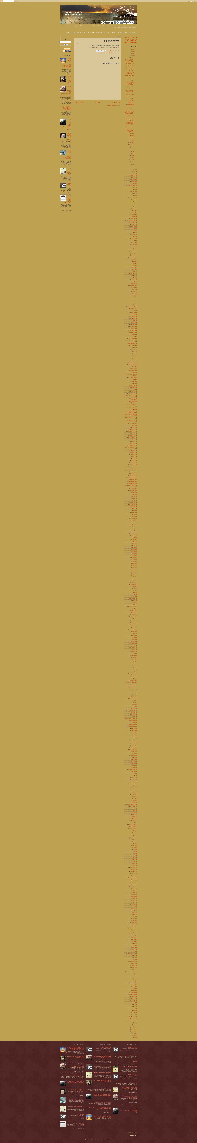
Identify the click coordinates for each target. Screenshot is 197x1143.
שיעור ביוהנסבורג (133, 961)
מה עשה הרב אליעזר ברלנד (131, 687)
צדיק (136, 890)
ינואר (133, 161)
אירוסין (135, 205)
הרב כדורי (134, 458)
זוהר (136, 528)
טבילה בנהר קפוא (133, 598)
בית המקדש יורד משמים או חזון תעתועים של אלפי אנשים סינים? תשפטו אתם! (75, 1098)
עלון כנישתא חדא (133, 824)
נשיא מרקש (134, 779)
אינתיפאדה (134, 199)
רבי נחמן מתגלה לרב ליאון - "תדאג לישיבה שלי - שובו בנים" (69, 137)
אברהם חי (134, 177)
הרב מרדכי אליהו (133, 475)
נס (136, 775)
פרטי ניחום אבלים (130, 86)
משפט (99, 52)
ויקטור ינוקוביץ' (134, 526)
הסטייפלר (135, 372)
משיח (135, 757)
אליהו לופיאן (134, 216)
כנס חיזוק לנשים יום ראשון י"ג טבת (130, 73)
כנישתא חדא (134, 651)
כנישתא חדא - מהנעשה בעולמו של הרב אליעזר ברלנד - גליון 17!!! (75, 1122)
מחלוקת (135, 704)
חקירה (135, 586)
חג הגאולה (134, 543)
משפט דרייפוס (134, 767)
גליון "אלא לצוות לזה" (132, 306)
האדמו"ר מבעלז (133, 326)
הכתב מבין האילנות (132, 364)
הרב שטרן (134, 496)
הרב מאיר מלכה (133, 464)
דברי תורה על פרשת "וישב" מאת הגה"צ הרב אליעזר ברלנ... (129, 112)
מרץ (133, 157)
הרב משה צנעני (133, 479)
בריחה (135, 275)
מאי (133, 153)
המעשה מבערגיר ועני (132, 370)
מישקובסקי (134, 708)
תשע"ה (135, 1035)
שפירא (135, 1004)
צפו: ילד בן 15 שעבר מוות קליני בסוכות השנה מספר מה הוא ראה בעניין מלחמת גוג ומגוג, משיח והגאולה (128, 1096)
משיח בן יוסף (134, 759)
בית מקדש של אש (133, 257)
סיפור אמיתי (134, 789)
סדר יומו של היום (133, 783)
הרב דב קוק (134, 439)
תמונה (135, 1022)
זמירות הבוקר (134, 535)
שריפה (135, 1006)
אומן (136, 189)
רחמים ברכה (134, 939)
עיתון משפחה (134, 820)
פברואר (132, 159)
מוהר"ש (135, 691)
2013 (134, 164)
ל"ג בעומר (134, 657)
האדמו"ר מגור (134, 328)
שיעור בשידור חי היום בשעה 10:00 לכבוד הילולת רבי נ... (129, 60)
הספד (135, 379)
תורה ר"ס (135, 1014)
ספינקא (135, 802)
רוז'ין (136, 935)
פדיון (136, 843)
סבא (136, 781)
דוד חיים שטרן (134, 316)
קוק (136, 906)
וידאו (113, 32)
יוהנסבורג (135, 604)
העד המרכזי (134, 381)
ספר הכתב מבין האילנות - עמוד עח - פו (128, 1055)
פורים (135, 853)
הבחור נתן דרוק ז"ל (133, 338)
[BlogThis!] (101, 51)
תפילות (135, 1033)
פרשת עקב (134, 881)
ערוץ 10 (135, 839)
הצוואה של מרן (133, 385)
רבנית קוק (134, 930)
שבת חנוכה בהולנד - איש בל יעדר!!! (130, 108)
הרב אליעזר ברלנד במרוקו (131, 404)
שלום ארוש (134, 986)
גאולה (135, 289)
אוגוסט (132, 147)
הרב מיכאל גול (133, 473)
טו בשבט (135, 600)
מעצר (135, 734)
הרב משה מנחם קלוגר (132, 477)
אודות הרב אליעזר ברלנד (131, 185)
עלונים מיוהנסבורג (133, 828)
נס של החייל (134, 777)
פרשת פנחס (134, 883)
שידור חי (135, 957)
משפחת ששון (134, 763)
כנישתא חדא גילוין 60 (132, 1074)
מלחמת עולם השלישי (132, 724)
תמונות (135, 1024)
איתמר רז (135, 208)
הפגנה (135, 383)
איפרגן (135, 201)
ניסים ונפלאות (134, 771)
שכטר (135, 977)
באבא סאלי (134, 244)
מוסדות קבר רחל (133, 698)
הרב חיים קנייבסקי (133, 445)
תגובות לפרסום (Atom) (112, 105)
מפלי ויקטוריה (134, 741)
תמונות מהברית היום (129, 65)
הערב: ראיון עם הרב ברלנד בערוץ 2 (103, 1102)
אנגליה (135, 230)
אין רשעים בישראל (133, 197)
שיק (136, 973)
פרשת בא (135, 865)
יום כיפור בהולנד (133, 610)
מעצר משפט (134, 736)
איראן (135, 203)
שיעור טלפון (134, 965)
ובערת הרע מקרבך (133, 520)
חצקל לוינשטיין (134, 584)
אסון (136, 232)
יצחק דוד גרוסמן (133, 629)
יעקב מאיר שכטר (133, 624)
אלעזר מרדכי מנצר (133, 222)
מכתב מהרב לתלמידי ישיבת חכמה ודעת (129, 76)
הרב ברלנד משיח (133, 435)
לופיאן (135, 667)
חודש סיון (135, 561)
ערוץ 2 (135, 841)
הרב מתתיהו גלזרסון (132, 481)
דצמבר (132, 57)
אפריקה (135, 236)
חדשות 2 (135, 545)
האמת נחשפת (134, 334)
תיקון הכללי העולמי (133, 1020)
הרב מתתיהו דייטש (133, 483)
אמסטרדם (114, 52)
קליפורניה (135, 910)
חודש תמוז (134, 565)
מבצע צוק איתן (133, 680)
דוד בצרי (135, 314)
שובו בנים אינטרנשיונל (132, 953)
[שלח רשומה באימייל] (106, 50)
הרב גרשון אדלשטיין (132, 437)
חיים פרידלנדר (134, 571)
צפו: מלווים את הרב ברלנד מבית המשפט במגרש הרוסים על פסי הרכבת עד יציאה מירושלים (128, 1110)
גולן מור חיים (134, 295)
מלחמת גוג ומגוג (133, 720)
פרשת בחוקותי (133, 871)
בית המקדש (134, 255)
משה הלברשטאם (133, 749)
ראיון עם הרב (134, 918)
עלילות (135, 832)
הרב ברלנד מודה (133, 433)
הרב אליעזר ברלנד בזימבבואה (133, 399)
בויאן (136, 248)
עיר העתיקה (134, 816)
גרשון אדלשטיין (133, 308)
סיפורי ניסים (134, 794)
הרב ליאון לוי (134, 460)
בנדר (136, 263)
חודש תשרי (134, 567)
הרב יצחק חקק (133, 452)
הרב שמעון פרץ (133, 506)
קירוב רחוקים (134, 908)
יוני (133, 151)
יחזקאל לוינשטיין (133, 616)
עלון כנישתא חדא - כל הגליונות (75, 32)
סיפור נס (135, 792)
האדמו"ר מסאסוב (133, 332)
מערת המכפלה (133, 740)
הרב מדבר (134, 468)
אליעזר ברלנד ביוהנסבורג (131, 220)
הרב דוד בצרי (134, 443)
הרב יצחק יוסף (133, 454)
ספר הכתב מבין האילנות (131, 804)
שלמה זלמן (134, 990)
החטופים (135, 353)
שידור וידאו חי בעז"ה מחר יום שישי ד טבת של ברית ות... (129, 69)
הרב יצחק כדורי (133, 456)
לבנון (136, 661)
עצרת (135, 835)
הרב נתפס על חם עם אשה (131, 485)
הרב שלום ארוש (133, 502)
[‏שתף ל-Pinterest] (97, 51)
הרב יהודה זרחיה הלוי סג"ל (131, 447)
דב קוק (135, 310)
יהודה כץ (135, 602)
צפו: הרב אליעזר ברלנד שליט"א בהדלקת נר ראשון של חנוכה (69, 80)
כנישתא (135, 649)
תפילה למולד (134, 1029)
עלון (136, 822)
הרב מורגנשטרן (133, 471)
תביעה (135, 1010)
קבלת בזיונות (134, 894)
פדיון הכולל (134, 845)
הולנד (110, 52)
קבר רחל (135, 900)
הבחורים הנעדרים (133, 345)
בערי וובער (134, 267)
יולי (133, 149)
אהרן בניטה (134, 181)
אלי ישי (135, 210)
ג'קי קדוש (135, 287)
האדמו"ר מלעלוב (133, 330)
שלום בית (135, 988)
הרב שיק (135, 498)
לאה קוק (135, 659)
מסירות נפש (134, 730)
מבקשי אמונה (134, 685)
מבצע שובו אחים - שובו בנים (131, 682)
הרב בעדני (134, 425)
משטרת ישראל (133, 755)
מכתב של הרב (133, 712)
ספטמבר (132, 144)
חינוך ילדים (134, 575)
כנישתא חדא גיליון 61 (69, 184)
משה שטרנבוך (134, 751)
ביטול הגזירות (134, 254)
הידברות (135, 358)
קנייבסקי (135, 912)
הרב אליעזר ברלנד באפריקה (131, 395)
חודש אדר (134, 549)
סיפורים (135, 796)
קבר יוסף (135, 898)
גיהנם (135, 300)
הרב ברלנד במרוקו (133, 429)
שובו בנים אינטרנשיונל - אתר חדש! (98, 32)
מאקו (135, 678)
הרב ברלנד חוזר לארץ (132, 431)
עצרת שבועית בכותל (129, 63)
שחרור (135, 955)
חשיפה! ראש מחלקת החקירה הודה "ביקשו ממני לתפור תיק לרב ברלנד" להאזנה (66, 108)
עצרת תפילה (134, 837)
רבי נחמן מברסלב (133, 928)
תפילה (135, 1026)
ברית (136, 277)
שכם (136, 979)
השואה (135, 510)
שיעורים (135, 969)
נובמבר (132, 140)
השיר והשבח (134, 512)
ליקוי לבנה (134, 674)
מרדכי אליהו (134, 743)
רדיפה (135, 932)
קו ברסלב (134, 902)
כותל (136, 645)
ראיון (136, 916)
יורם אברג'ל (134, 614)
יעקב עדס (134, 627)
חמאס (135, 579)
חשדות (135, 588)
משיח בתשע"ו (134, 761)
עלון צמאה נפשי (133, 826)
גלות (136, 304)
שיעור (135, 959)
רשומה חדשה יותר (115, 102)
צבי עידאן (135, 888)
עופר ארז (135, 814)
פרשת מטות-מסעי (133, 877)
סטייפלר (135, 787)
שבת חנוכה (134, 1061)
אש (136, 240)
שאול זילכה (134, 947)
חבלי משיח (134, 539)
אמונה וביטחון (134, 226)
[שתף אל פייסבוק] (98, 51)
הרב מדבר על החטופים (132, 470)
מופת (135, 700)
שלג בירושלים (134, 982)
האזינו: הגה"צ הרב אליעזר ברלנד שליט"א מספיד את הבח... (129, 96)
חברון (135, 541)
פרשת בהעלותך (133, 867)
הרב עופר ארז (134, 488)
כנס (136, 653)
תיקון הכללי (134, 1018)
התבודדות (134, 516)
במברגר (135, 261)
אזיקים (135, 193)
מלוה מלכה (134, 714)
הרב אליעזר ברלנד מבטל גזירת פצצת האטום (131, 412)
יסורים (135, 618)
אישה (135, 206)
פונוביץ (135, 847)
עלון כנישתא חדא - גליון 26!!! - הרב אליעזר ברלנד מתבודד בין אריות (129, 1088)
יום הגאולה (132, 135)
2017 (134, 49)
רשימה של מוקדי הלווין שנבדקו (104, 1088)
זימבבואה (135, 531)
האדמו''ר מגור (134, 324)
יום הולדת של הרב (133, 606)
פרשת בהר (134, 869)
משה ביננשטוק (134, 747)
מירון (136, 706)
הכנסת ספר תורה (133, 362)
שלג (136, 981)
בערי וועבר (134, 269)
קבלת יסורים (134, 896)
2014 (134, 55)
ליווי (136, 671)
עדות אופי (135, 810)
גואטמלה (135, 291)
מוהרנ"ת (135, 694)
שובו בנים (135, 951)
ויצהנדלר (135, 524)
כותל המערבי (134, 647)
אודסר (135, 187)
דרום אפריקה (134, 322)
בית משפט (134, 259)
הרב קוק (135, 494)
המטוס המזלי (134, 368)
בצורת (135, 271)
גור (136, 297)
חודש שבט (134, 563)
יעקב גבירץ (134, 620)
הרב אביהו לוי (134, 391)
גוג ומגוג (135, 293)
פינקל (135, 855)
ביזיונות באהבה (133, 252)
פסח (136, 857)
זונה (136, 530)
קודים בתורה (134, 904)
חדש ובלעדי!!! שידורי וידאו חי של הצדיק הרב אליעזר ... (129, 83)
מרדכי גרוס (134, 745)
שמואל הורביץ (134, 992)
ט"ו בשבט (135, 596)
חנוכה (135, 580)
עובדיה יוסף (134, 812)
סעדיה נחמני (134, 800)
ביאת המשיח (134, 250)
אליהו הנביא (134, 214)
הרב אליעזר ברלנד (133, 393)
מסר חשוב (134, 732)
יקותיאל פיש (134, 633)
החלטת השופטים (104, 52)
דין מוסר (135, 320)
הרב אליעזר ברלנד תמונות (131, 420)
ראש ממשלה (134, 922)
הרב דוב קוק (134, 441)
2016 (134, 51)
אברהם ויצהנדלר (133, 175)
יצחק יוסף (134, 631)
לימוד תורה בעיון (133, 673)
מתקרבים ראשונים (133, 769)
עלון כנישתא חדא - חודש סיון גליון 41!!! (69, 171)
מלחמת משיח (134, 722)
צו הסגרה (135, 892)
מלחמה (135, 716)
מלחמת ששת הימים (132, 726)
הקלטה (135, 389)
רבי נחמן (135, 926)
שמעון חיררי (134, 1000)
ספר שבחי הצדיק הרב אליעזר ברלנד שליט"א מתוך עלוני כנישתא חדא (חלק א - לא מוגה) (125, 1105)
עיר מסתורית (134, 818)
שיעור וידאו (134, 963)
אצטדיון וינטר (134, 238)
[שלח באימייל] (103, 51)
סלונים (135, 798)
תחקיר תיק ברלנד (133, 1016)
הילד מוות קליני (133, 360)
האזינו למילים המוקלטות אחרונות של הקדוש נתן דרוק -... (129, 90)
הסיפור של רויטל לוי (132, 377)
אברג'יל (135, 173)
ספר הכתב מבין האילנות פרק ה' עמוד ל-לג (128, 1082)
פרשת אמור (134, 863)
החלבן (135, 355)
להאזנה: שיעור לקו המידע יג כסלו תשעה (130, 119)
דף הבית (132, 32)
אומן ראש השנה (133, 191)
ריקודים (135, 941)
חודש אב (135, 547)
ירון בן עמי (134, 635)
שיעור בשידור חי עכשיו (129, 115)
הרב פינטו (134, 492)
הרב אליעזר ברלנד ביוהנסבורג (133, 402)
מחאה (135, 702)
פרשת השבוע (134, 873)
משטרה (135, 753)
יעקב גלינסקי (134, 622)
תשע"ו (135, 1037)
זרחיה (135, 537)
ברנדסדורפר (134, 279)
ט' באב (135, 594)
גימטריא (135, 303)
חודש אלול (134, 551)
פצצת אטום (134, 859)
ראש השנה (134, 920)
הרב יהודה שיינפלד (133, 450)
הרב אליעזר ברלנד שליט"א (131, 417)
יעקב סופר (134, 625)
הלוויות (135, 366)
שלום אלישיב (134, 984)
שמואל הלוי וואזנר (133, 994)
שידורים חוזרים (122, 32)
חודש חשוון (134, 553)
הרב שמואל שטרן (133, 504)
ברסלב (135, 281)
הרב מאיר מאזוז (133, 462)
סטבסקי (135, 785)
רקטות (135, 943)
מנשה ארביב (134, 728)
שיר (136, 975)
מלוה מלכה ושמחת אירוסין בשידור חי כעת (130, 123)
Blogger (86, 1139)
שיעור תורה (134, 967)
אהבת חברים (134, 179)
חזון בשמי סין (134, 569)
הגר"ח (135, 347)
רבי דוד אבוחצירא (133, 924)
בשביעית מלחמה (133, 285)
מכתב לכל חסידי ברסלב (131, 710)
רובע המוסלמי (134, 933)
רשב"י (135, 945)
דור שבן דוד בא (133, 318)
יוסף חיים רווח (134, 612)
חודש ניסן (135, 559)
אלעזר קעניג (134, 224)
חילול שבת (134, 573)
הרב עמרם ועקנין (133, 490)
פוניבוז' (135, 849)
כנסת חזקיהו (134, 655)
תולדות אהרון (134, 1012)
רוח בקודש (134, 937)
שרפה (135, 1008)
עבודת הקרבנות (133, 806)
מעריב (135, 738)
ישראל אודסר (134, 641)
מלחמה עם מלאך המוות (131, 718)
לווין (136, 663)
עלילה (135, 830)
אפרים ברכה (134, 234)
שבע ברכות (134, 949)
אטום (135, 195)
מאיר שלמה (134, 676)
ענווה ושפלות (134, 834)
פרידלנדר (135, 861)
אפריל (132, 155)
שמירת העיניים (133, 998)
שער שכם (135, 1002)
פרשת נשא (134, 879)
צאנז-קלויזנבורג (133, 886)
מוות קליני (134, 696)
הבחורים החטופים (133, 343)
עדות (136, 808)
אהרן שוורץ (134, 183)
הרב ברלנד (134, 427)
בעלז (136, 265)
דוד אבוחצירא (134, 312)
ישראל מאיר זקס (133, 643)
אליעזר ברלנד (134, 218)
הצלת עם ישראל (133, 387)
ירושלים (135, 639)
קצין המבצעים (134, 914)
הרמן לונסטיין (134, 508)
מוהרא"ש (135, 692)
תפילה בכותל (134, 1027)
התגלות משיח (134, 518)
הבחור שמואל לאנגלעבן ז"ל (131, 340)
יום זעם (135, 608)
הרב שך (135, 500)
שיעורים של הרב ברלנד (132, 971)
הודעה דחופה (134, 349)
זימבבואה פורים (133, 533)
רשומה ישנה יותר (79, 102)
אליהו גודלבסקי (133, 212)
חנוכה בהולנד (134, 582)
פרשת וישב (134, 875)
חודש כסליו (134, 557)
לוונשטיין (135, 665)
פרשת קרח (134, 884)
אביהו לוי (135, 171)
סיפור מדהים (134, 790)
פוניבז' (135, 851)
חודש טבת (134, 555)
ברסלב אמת (134, 283)
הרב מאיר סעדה (133, 466)
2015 (134, 53)
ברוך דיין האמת (131, 102)
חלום (135, 577)
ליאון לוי (135, 669)
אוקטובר (132, 142)
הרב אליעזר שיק (133, 423)
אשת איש (135, 242)
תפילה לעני (134, 1031)
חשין (136, 590)
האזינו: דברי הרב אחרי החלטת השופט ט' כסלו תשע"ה (129, 130)
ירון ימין (135, 637)
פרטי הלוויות (131, 100)
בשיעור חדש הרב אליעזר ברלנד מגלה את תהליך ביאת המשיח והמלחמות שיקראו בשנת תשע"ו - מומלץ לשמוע (102, 1116)
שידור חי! (132, 133)
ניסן (136, 773)
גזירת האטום (134, 299)
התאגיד (135, 514)
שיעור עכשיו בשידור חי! (129, 127)
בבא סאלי (134, 246)
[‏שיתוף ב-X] (100, 51)
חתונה (135, 592)
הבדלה (135, 336)
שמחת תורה (134, 996)
